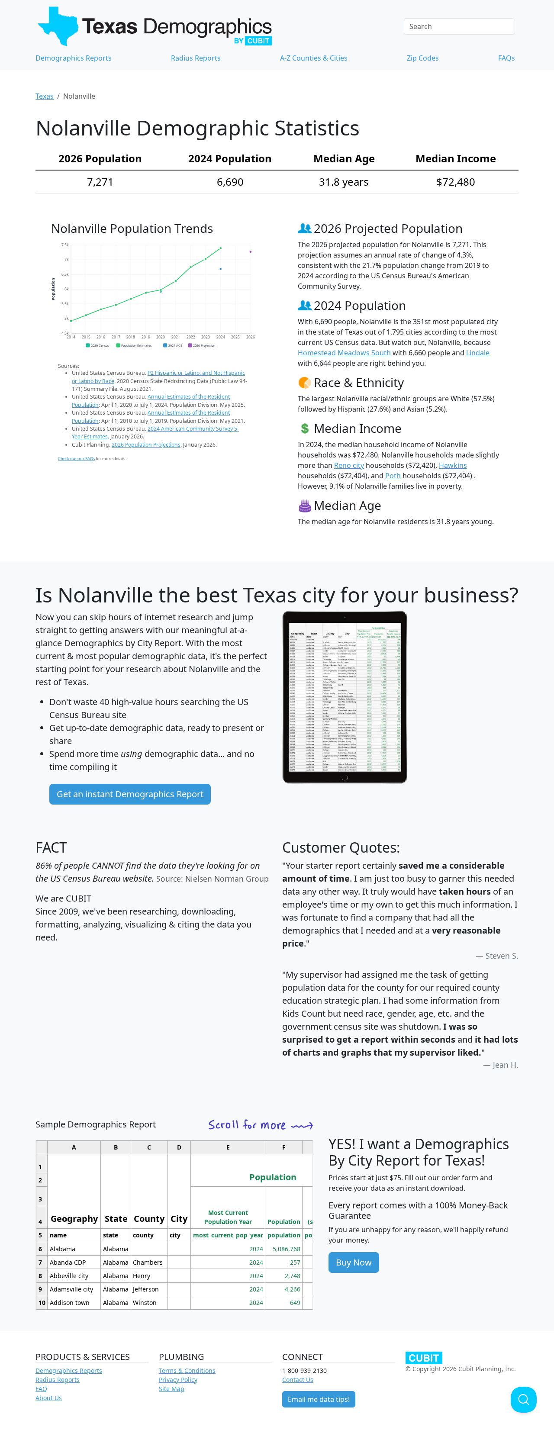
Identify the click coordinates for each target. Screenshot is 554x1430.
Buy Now (354, 1262)
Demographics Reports (73, 58)
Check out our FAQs (76, 458)
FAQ (41, 1389)
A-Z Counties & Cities (314, 58)
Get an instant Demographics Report (130, 794)
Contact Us (297, 1379)
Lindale (478, 353)
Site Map (171, 1389)
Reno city (349, 465)
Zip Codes (423, 58)
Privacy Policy (178, 1379)
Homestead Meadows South (344, 353)
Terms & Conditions (187, 1370)
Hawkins (453, 465)
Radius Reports (196, 58)
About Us (48, 1398)
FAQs (506, 58)
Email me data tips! (319, 1399)
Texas (44, 96)
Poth (393, 475)
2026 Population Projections (146, 444)
